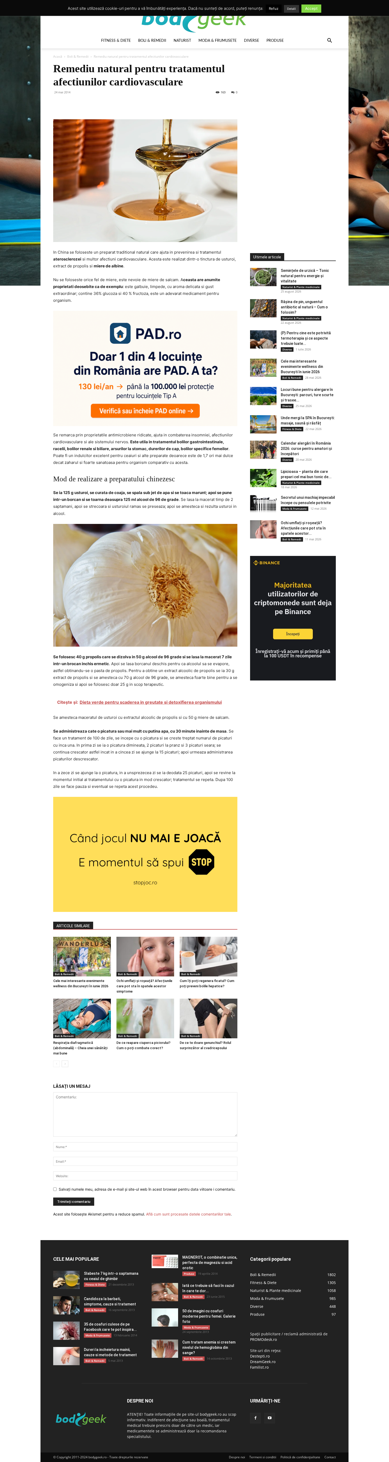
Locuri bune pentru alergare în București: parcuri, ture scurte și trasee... (307, 394)
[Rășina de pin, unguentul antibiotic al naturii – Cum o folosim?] (263, 308)
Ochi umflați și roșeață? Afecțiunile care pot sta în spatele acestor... (303, 528)
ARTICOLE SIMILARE (73, 926)
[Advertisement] (289, 141)
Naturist (182, 41)
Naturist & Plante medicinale (301, 287)
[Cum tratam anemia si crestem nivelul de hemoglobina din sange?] (165, 1349)
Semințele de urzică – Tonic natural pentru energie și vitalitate (305, 275)
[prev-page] (56, 1064)
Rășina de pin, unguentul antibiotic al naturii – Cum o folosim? (304, 307)
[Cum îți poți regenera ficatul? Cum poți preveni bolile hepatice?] (208, 956)
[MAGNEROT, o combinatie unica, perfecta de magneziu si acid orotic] (165, 1261)
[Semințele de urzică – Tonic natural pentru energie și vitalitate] (263, 277)
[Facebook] (58, 104)
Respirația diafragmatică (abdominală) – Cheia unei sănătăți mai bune (80, 1048)
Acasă (57, 56)
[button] (329, 41)
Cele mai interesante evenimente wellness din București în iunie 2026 (302, 366)
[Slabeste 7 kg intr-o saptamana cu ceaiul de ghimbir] (66, 1280)
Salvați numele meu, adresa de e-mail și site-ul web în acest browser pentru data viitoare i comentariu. (147, 1189)
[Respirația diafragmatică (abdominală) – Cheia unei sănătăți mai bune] (82, 1018)
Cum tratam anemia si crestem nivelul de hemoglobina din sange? (209, 1347)
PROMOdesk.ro (263, 1339)
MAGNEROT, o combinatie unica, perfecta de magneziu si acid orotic (209, 1262)
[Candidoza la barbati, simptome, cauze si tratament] (66, 1305)
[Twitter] (70, 104)
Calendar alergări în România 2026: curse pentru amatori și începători (306, 448)
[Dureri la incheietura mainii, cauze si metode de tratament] (66, 1356)
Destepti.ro (260, 1356)
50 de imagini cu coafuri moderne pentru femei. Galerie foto (209, 1316)
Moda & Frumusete (217, 41)
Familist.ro (259, 1367)
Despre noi (237, 1457)
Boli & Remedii (152, 41)
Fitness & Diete (116, 41)
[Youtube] (269, 1418)
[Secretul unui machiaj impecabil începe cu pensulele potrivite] (263, 504)
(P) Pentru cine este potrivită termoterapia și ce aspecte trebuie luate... (306, 338)
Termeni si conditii (262, 1457)
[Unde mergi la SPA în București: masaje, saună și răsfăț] (263, 424)
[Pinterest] (83, 104)
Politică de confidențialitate (300, 1457)
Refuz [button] (273, 8)
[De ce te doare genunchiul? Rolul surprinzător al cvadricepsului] (208, 1018)
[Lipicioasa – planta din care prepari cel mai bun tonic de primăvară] (263, 478)
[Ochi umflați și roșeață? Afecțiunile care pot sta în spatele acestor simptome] (145, 956)
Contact (330, 1457)
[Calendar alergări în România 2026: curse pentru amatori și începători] (263, 450)
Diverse (251, 41)
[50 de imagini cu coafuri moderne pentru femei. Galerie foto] (165, 1317)
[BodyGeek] (194, 17)
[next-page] (65, 1064)
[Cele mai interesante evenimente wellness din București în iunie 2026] (82, 956)
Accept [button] (311, 8)
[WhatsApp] (95, 104)
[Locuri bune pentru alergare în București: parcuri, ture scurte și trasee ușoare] (263, 396)
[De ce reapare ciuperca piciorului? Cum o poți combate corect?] (145, 1018)
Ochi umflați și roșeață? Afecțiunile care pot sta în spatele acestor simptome (144, 986)
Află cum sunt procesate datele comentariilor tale (188, 1214)
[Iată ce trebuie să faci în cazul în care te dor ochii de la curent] (165, 1292)
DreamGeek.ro (262, 1361)
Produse (275, 41)
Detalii (291, 9)
